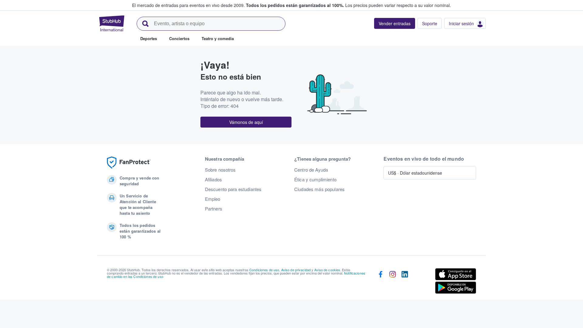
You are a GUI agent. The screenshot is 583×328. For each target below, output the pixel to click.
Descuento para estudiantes (233, 189)
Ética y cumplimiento (315, 179)
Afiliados (213, 179)
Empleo (212, 198)
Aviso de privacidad (296, 269)
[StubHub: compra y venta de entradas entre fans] (111, 23)
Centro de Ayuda (311, 169)
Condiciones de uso (264, 269)
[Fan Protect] (129, 162)
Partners (213, 208)
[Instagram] (392, 282)
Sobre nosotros (220, 169)
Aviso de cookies (327, 269)
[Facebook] (380, 282)
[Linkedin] (404, 282)
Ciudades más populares (319, 189)
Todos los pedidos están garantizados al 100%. (295, 5)
